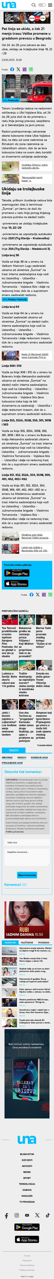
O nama (27, 1256)
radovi (22, 757)
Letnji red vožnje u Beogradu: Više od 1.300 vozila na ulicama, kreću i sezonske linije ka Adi (36, 552)
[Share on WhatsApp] (31, 69)
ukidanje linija (40, 757)
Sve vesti (27, 1160)
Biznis (27, 1171)
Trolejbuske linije (13, 762)
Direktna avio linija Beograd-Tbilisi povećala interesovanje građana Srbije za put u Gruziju (36, 539)
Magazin (27, 1195)
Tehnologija (27, 1183)
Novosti (27, 1166)
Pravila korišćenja (27, 1265)
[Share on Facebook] (12, 69)
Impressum (27, 1260)
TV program (27, 1201)
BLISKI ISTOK (27, 1154)
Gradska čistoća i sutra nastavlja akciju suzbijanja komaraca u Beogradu (35, 169)
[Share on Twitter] (18, 69)
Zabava (27, 1189)
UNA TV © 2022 (27, 1276)
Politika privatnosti (27, 1270)
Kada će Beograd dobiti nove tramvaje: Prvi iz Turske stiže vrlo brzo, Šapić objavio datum (35, 359)
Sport (27, 1177)
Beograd (8, 757)
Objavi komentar (27, 875)
